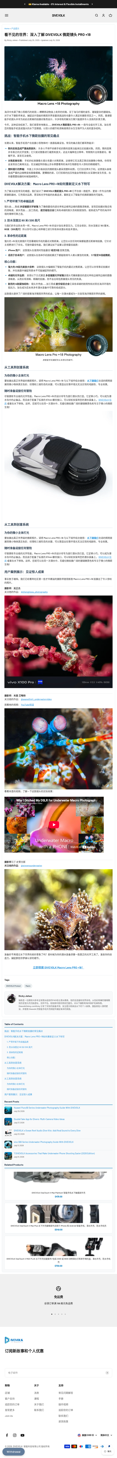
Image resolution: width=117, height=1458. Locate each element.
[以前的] (24, 4)
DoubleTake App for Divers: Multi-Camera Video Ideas (39, 1119)
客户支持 (10, 1398)
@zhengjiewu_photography (34, 592)
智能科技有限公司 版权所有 (37, 1446)
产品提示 (15, 28)
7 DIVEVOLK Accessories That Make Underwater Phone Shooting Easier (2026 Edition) (54, 1153)
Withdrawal (13, 1451)
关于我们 (39, 1404)
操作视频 (63, 1404)
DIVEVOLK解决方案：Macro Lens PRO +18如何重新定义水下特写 (34, 1036)
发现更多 (10, 1410)
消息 (36, 1392)
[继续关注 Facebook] (7, 1435)
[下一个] (92, 4)
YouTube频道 (27, 704)
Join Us (9, 1415)
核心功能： (12, 1057)
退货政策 (63, 1421)
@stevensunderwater (31, 865)
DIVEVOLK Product (13, 986)
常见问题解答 (65, 1392)
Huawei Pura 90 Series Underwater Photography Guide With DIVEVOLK (47, 1107)
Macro (28, 986)
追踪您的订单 (12, 1404)
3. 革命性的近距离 (15, 1052)
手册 (60, 1398)
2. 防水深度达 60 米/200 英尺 (19, 1047)
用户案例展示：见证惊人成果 (18, 1094)
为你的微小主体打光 (16, 1068)
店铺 (7, 1392)
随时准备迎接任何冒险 (17, 1073)
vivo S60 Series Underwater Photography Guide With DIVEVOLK (44, 1142)
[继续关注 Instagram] (15, 1435)
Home (6, 28)
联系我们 (39, 1410)
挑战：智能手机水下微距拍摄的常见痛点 (23, 1031)
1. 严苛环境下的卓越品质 (17, 1042)
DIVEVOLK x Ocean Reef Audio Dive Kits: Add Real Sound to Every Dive (47, 1130)
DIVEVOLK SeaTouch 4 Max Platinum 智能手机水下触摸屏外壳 (58, 1193)
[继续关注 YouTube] (22, 1435)
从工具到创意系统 (12, 1062)
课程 (36, 1398)
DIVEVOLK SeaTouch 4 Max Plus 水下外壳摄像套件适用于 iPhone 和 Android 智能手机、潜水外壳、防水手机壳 (58, 1226)
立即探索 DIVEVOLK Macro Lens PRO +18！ (58, 967)
